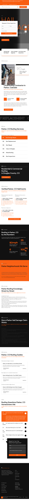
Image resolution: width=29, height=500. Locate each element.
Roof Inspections (3, 490)
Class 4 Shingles (3, 487)
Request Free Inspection (8, 33)
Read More (24, 368)
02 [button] (25, 29)
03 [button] (25, 31)
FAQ (23, 497)
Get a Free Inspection (8, 109)
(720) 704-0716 (4, 4)
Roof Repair (3, 484)
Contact (20, 497)
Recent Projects (17, 473)
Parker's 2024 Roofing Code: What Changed (12, 387)
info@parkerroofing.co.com (13, 4)
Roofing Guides (17, 476)
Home (16, 470)
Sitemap (26, 497)
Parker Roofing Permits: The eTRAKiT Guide (12, 375)
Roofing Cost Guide (4, 492)
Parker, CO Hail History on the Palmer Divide (12, 363)
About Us (16, 471)
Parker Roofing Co (13, 496)
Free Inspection (17, 479)
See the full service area (11, 277)
